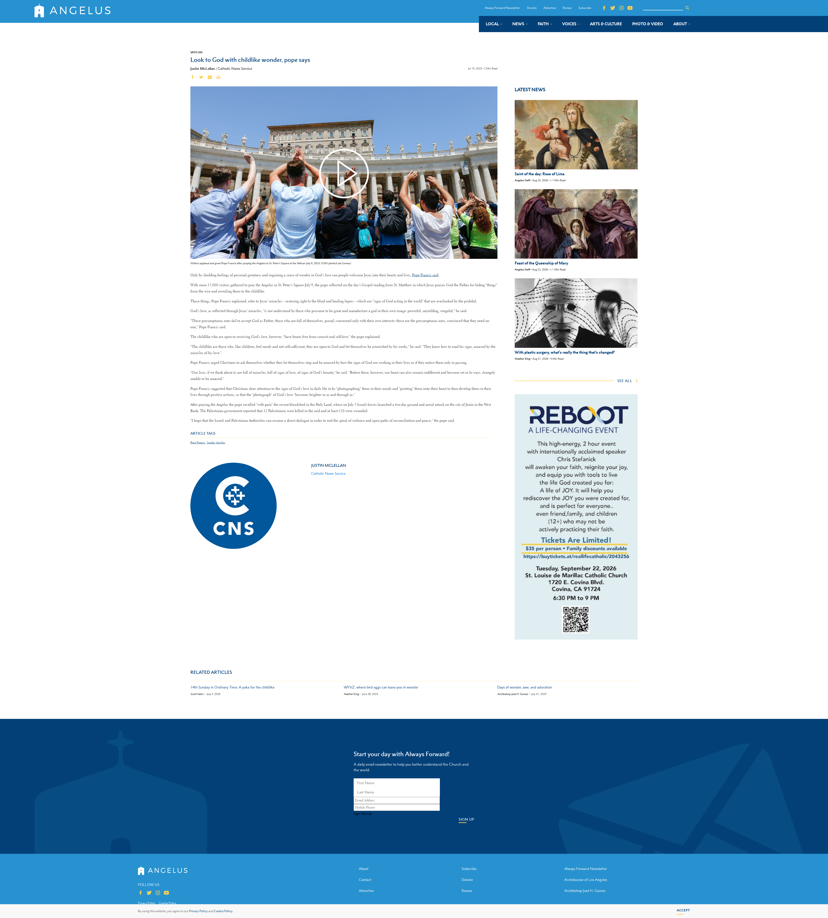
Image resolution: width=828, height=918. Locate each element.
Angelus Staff (522, 180)
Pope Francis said (425, 275)
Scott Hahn (197, 694)
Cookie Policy (167, 903)
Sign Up (466, 819)
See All (624, 381)
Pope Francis (197, 442)
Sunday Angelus (216, 442)
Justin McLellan (202, 68)
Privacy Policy (198, 911)
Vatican (196, 52)
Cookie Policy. (223, 911)
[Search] (687, 8)
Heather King (522, 358)
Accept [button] (683, 910)
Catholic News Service (235, 68)
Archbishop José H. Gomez (512, 694)
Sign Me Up (363, 813)
